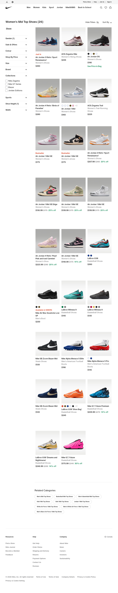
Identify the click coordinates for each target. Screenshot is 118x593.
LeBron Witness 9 (99, 305)
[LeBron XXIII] (99, 241)
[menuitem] (97, 2)
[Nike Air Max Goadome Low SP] (47, 293)
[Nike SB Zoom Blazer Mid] (47, 344)
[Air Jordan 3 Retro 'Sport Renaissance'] (47, 39)
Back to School (84, 7)
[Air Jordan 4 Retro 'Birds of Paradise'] (47, 91)
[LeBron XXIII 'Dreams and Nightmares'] (47, 443)
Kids (44, 7)
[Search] (101, 8)
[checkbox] (16, 81)
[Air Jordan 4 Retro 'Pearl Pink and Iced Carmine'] (47, 241)
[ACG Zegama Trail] (99, 91)
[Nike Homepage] (9, 7)
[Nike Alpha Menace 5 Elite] (73, 344)
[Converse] (12, 2)
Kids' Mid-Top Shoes (43, 501)
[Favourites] (106, 8)
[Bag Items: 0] (110, 8)
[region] (15, 71)
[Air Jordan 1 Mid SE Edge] (47, 190)
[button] (17, 38)
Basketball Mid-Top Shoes (64, 496)
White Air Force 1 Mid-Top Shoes (47, 506)
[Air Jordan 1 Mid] (73, 91)
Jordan (60, 7)
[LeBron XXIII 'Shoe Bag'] (73, 391)
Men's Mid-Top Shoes (44, 496)
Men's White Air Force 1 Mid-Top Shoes (75, 506)
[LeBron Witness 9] (73, 293)
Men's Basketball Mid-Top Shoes (88, 496)
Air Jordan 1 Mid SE (73, 202)
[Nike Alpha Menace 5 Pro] (99, 344)
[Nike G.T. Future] (73, 443)
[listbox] (107, 22)
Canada (109, 537)
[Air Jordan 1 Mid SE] (47, 138)
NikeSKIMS (70, 7)
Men (28, 7)
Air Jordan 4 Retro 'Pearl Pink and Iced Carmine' (47, 253)
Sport (51, 7)
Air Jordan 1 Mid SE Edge (47, 202)
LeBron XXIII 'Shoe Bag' (73, 404)
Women (36, 7)
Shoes (8, 29)
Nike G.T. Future (73, 455)
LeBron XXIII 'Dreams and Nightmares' (47, 455)
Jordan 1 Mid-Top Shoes (81, 501)
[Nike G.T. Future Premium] (99, 391)
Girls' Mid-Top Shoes (62, 501)
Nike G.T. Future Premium (99, 404)
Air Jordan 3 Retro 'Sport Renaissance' (99, 151)
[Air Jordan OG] (99, 39)
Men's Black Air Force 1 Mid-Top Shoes (49, 512)
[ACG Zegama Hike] (73, 39)
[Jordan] (7, 2)
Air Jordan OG (99, 52)
